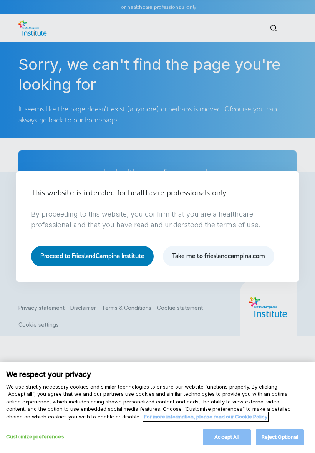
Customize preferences (35, 436)
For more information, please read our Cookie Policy (205, 416)
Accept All (226, 437)
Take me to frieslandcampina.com (218, 256)
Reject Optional (280, 437)
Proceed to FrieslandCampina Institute (92, 256)
